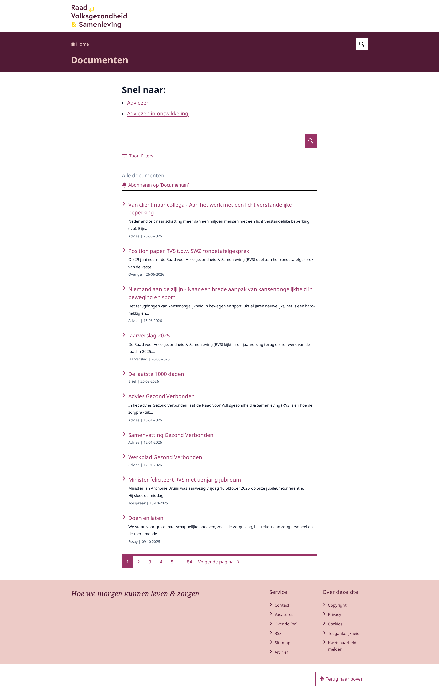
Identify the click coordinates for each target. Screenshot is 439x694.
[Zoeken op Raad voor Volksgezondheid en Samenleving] (362, 44)
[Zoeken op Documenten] (311, 141)
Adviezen (138, 102)
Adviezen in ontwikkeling (158, 113)
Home (82, 44)
